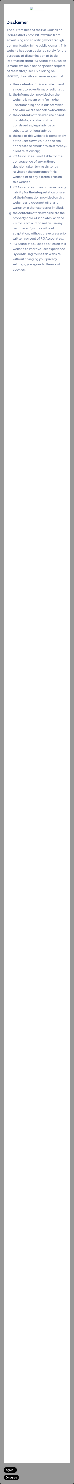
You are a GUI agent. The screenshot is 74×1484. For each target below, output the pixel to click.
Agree (9, 1470)
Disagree (11, 1477)
